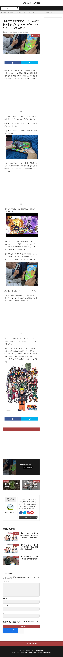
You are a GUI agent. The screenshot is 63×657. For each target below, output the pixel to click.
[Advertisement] (21, 96)
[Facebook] (13, 62)
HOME (4, 12)
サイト (5, 612)
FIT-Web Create (31, 652)
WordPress (47, 652)
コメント (6, 581)
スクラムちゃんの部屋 (31, 3)
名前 (5, 598)
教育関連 (10, 12)
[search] (17, 8)
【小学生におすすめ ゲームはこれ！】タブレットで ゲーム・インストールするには (36, 12)
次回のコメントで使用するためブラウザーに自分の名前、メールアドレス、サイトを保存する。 (21, 622)
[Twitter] (29, 62)
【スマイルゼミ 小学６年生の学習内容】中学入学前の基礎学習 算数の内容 (29, 535)
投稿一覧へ (28, 517)
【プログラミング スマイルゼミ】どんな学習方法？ (30, 558)
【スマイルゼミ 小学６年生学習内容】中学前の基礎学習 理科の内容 (29, 547)
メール (5, 605)
